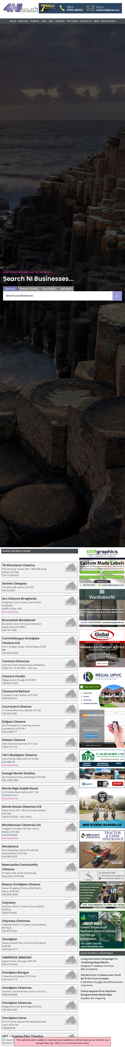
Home (13, 21)
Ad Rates (60, 21)
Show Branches (10, 612)
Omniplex (9, 939)
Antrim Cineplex (14, 583)
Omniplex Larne (14, 1018)
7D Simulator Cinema (18, 565)
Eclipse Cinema (13, 722)
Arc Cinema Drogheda (19, 598)
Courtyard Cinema (16, 706)
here (62, 1043)
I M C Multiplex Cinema (19, 755)
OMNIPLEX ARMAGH (16, 957)
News (96, 21)
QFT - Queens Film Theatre (22, 1036)
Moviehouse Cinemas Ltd (21, 825)
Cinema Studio (13, 676)
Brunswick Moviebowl (18, 620)
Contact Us (86, 21)
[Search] (117, 296)
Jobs (50, 21)
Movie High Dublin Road (20, 788)
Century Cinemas (15, 661)
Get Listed (72, 21)
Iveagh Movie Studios (18, 773)
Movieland (10, 846)
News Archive (108, 21)
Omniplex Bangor (15, 972)
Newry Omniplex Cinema (21, 884)
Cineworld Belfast (16, 691)
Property (34, 21)
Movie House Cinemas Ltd (21, 807)
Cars (43, 21)
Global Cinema (13, 740)
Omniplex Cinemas (17, 988)
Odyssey (9, 902)
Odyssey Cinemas (16, 921)
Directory (23, 21)
